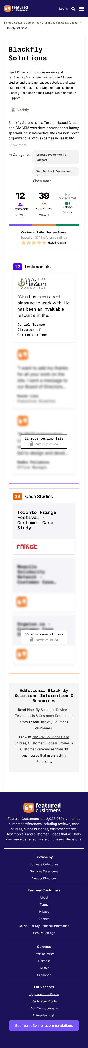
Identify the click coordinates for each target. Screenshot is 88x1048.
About (44, 897)
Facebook (44, 975)
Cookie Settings (44, 933)
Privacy (44, 911)
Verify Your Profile (44, 1001)
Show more (18, 145)
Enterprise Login (44, 1015)
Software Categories (26, 22)
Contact (44, 918)
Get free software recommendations (44, 1025)
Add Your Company (44, 1008)
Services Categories (44, 871)
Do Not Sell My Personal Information (44, 926)
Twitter (44, 968)
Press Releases (44, 954)
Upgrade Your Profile (44, 994)
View (19, 215)
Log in (63, 8)
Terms (44, 904)
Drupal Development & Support (60, 22)
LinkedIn (44, 961)
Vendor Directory (44, 878)
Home (8, 22)
